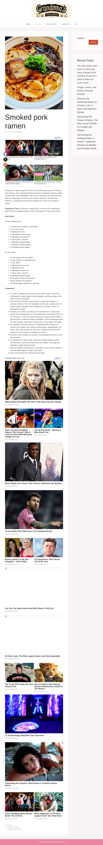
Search (80, 38)
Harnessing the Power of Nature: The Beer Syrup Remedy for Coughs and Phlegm (87, 123)
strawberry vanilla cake (14, 829)
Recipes (38, 24)
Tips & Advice (51, 24)
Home (28, 24)
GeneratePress (60, 842)
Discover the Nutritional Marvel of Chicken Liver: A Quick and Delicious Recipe (87, 105)
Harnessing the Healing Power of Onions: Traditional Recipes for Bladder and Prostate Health (86, 142)
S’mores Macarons (12, 827)
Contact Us (65, 24)
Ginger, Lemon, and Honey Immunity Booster (86, 90)
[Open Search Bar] (76, 24)
